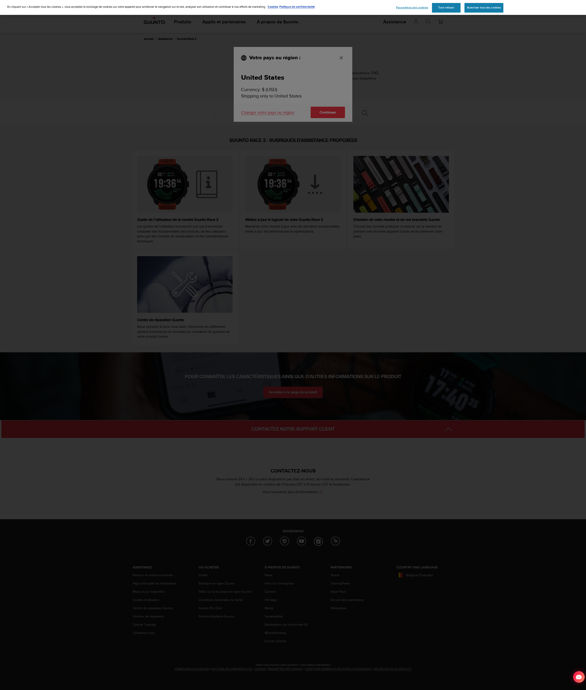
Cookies (273, 7)
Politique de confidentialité (297, 7)
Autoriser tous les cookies (484, 7)
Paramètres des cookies (412, 7)
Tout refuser (446, 7)
